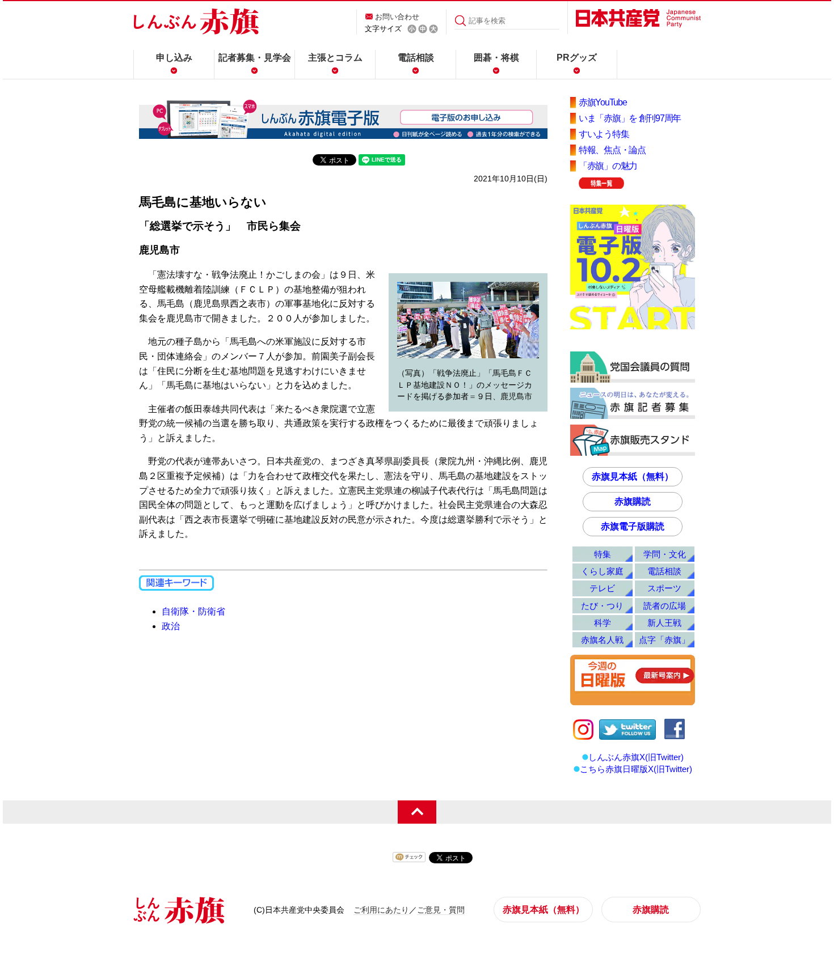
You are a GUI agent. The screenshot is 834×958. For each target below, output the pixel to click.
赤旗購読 (632, 501)
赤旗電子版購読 (632, 526)
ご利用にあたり (381, 909)
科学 (602, 623)
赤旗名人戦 (602, 640)
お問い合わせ (397, 16)
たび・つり (602, 606)
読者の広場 (664, 606)
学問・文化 (664, 554)
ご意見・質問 (441, 909)
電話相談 (416, 57)
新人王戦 (664, 623)
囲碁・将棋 (496, 57)
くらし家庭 (602, 571)
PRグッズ (577, 57)
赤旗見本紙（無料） (632, 476)
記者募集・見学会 (254, 57)
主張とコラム (335, 57)
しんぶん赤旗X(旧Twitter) (636, 757)
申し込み (174, 57)
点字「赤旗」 (664, 640)
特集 (602, 554)
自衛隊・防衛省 (193, 611)
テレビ (602, 588)
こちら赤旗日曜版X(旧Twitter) (636, 769)
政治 (171, 626)
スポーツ (664, 588)
